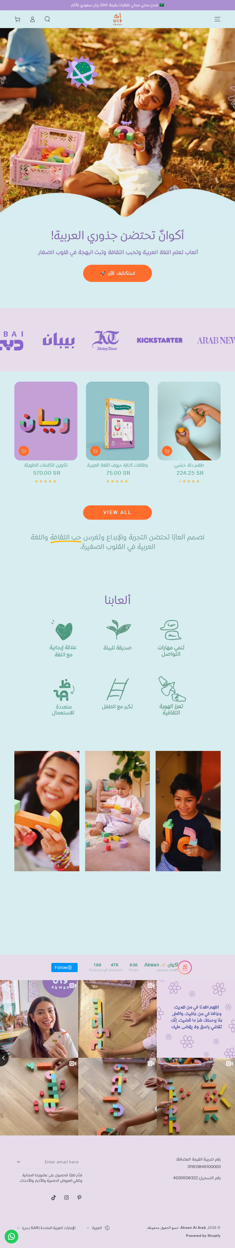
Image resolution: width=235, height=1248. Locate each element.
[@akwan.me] (185, 967)
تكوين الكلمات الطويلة (45, 465)
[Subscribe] (17, 1161)
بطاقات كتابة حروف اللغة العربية (117, 465)
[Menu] (217, 19)
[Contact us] (11, 1236)
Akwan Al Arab (193, 1227)
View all (117, 512)
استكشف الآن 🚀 (117, 273)
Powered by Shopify (203, 1235)
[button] (47, 19)
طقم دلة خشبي (189, 465)
